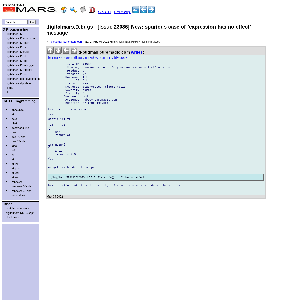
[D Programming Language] (92, 12)
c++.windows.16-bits (18, 186)
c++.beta (11, 118)
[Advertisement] (15, 234)
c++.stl (10, 159)
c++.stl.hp (12, 163)
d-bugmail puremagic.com (67, 41)
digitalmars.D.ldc (16, 47)
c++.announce (15, 109)
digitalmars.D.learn (17, 42)
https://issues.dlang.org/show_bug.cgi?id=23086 (87, 57)
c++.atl (10, 114)
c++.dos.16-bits (15, 136)
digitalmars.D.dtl (16, 56)
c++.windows (14, 181)
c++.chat (11, 123)
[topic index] (135, 12)
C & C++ (104, 12)
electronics (12, 217)
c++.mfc (11, 150)
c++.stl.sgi (12, 172)
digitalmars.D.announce (20, 38)
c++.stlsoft (12, 177)
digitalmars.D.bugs (17, 51)
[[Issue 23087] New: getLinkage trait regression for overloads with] (143, 12)
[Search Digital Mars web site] (73, 12)
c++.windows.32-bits (18, 190)
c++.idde (11, 145)
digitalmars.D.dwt (16, 74)
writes (137, 52)
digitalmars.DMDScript (20, 213)
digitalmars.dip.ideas (18, 83)
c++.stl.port (13, 168)
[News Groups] (82, 12)
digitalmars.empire (17, 208)
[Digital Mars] (63, 12)
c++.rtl (10, 154)
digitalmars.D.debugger (20, 65)
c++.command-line (17, 127)
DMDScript (122, 12)
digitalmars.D (14, 33)
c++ (8, 105)
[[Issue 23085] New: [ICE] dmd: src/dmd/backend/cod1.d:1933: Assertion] (151, 12)
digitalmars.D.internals (19, 69)
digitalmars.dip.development (21, 78)
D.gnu (9, 87)
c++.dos (11, 132)
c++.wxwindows (16, 195)
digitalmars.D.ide (16, 60)
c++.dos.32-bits (15, 141)
